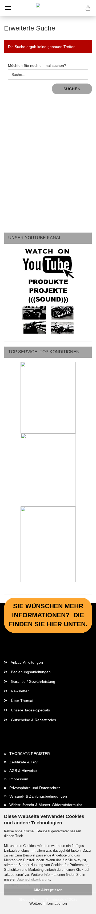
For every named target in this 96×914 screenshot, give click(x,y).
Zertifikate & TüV (23, 762)
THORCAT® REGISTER (29, 753)
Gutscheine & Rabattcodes (33, 720)
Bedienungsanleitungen (30, 672)
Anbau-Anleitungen (26, 662)
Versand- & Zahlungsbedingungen (38, 796)
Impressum (18, 779)
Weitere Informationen (48, 903)
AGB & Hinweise (23, 770)
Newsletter (19, 691)
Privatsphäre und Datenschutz (34, 788)
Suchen (72, 89)
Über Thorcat (21, 700)
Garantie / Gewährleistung (32, 681)
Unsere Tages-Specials (30, 710)
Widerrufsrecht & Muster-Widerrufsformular (45, 805)
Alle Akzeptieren (48, 890)
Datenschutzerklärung (33, 879)
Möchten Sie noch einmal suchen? (37, 65)
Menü (8, 8)
